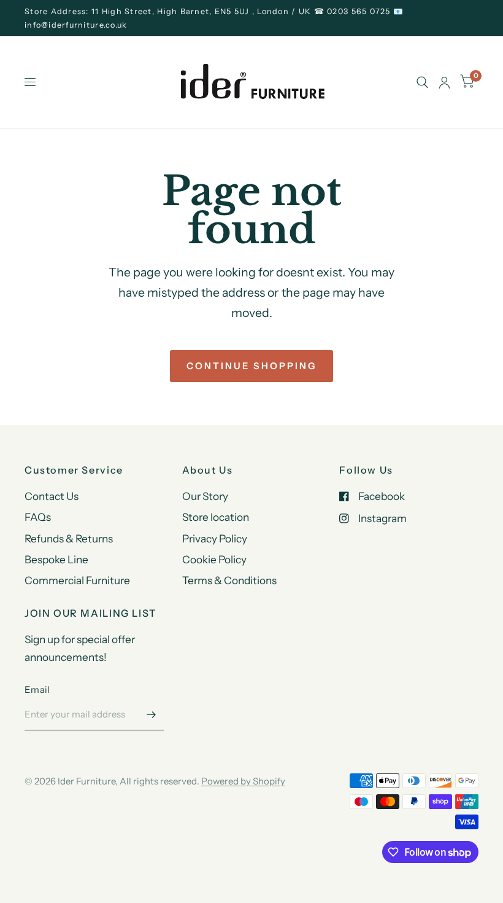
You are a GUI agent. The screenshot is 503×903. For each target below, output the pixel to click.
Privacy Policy (214, 538)
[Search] (422, 82)
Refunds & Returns (69, 538)
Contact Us (52, 496)
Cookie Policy (214, 559)
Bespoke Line (56, 559)
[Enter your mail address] (151, 714)
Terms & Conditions (229, 580)
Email (37, 689)
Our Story (205, 496)
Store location (215, 516)
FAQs (38, 516)
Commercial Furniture (77, 580)
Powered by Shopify (243, 781)
